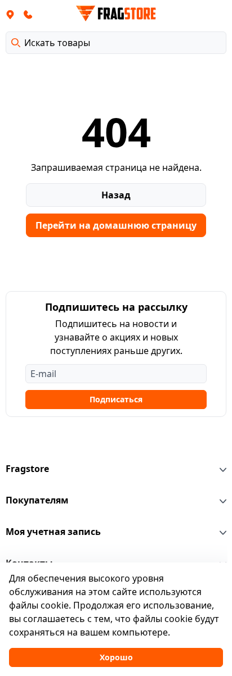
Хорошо (116, 657)
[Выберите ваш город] (10, 14)
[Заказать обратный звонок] (28, 14)
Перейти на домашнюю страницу (116, 225)
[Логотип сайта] (116, 13)
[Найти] (16, 42)
